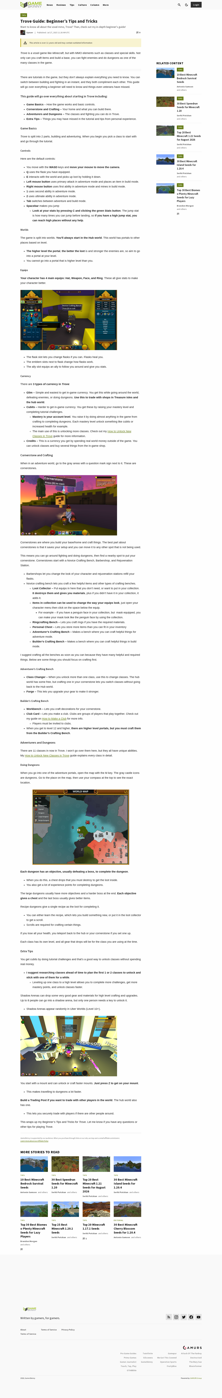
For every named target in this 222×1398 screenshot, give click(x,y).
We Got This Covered (167, 1357)
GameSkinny (147, 1362)
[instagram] (176, 1317)
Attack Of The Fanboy (191, 1353)
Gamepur (172, 1353)
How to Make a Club (54, 718)
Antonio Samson (28, 1192)
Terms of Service (49, 1329)
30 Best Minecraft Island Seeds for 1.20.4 (125, 1183)
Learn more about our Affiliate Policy (34, 1141)
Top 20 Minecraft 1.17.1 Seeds (94, 1226)
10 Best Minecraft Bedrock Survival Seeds (32, 1183)
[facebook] (191, 1317)
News (50, 4)
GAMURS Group (196, 1378)
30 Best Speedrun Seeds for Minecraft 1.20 (64, 1183)
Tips (72, 4)
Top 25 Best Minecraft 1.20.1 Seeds (62, 1228)
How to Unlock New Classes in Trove (47, 755)
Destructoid (196, 1357)
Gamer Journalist (128, 1362)
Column (94, 4)
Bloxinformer (195, 1366)
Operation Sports (168, 1362)
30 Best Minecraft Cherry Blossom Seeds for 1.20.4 (125, 1228)
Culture (82, 4)
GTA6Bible (131, 1370)
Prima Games (130, 1357)
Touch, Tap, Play (128, 1366)
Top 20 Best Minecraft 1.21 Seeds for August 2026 (94, 1185)
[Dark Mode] (186, 5)
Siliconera (148, 1357)
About (23, 1329)
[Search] (179, 5)
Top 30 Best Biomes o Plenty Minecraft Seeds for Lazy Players (33, 1230)
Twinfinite (148, 1353)
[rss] (169, 1317)
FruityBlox (172, 1366)
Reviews (61, 4)
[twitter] (183, 1317)
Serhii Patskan (58, 1192)
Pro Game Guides (128, 1353)
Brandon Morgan (28, 1241)
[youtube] (198, 1317)
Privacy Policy (68, 1329)
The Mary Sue (195, 1362)
